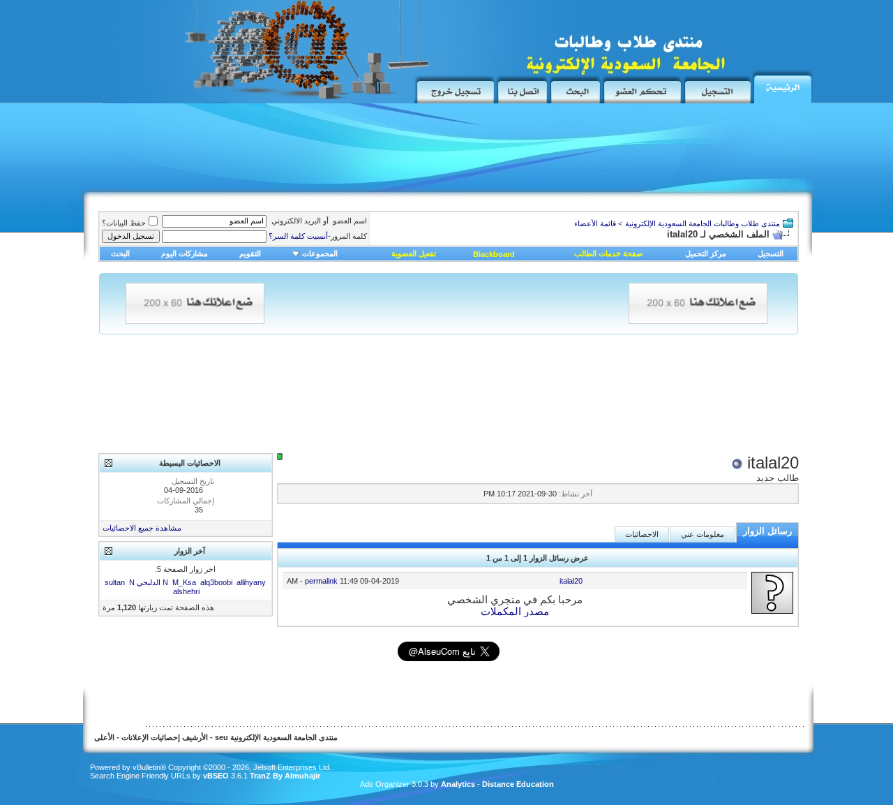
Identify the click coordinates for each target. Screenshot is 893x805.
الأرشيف (195, 737)
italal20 (571, 581)
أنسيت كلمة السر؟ (298, 236)
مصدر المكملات (515, 611)
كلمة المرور (318, 236)
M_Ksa (184, 582)
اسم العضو (350, 220)
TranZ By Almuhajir (284, 775)
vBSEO (216, 775)
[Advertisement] (342, 151)
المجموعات (320, 253)
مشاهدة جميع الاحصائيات (142, 528)
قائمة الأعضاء (595, 223)
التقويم (250, 253)
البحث (120, 253)
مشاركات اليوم (184, 253)
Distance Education (518, 784)
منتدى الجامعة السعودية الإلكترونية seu (276, 737)
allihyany (251, 582)
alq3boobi (216, 582)
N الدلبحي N (148, 582)
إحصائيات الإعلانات (150, 737)
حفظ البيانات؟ (124, 223)
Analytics (458, 784)
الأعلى (104, 737)
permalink (321, 581)
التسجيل (770, 253)
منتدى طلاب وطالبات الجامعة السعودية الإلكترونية (702, 223)
